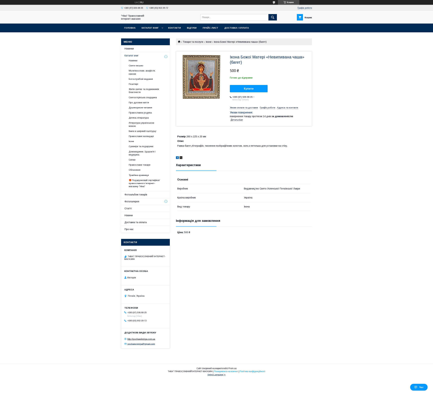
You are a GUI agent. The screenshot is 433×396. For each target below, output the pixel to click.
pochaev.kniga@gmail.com (141, 344)
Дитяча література (139, 117)
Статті (128, 208)
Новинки (129, 48)
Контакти (174, 28)
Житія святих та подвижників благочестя (144, 90)
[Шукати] (272, 17)
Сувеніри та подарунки (141, 146)
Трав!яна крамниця (139, 175)
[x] (181, 158)
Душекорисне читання (140, 107)
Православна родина (140, 112)
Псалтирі (133, 84)
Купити (249, 88)
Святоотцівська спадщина (143, 97)
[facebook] (177, 158)
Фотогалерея (131, 201)
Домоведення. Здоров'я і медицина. (142, 153)
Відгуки (192, 28)
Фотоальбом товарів (135, 194)
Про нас (128, 229)
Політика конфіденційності (252, 371)
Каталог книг (150, 28)
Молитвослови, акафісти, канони (142, 72)
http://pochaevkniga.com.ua (141, 339)
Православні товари (139, 165)
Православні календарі (141, 136)
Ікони (208, 41)
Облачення (134, 170)
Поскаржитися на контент (226, 371)
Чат (421, 387)
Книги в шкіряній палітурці (142, 131)
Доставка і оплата (236, 28)
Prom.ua (232, 368)
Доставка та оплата (135, 222)
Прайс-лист (210, 28)
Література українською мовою (141, 124)
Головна (129, 28)
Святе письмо (136, 65)
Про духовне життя (139, 102)
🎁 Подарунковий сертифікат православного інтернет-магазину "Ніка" (144, 183)
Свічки (132, 159)
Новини (128, 215)
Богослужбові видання (141, 79)
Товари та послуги (193, 41)
